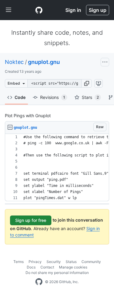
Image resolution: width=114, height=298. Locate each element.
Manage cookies (73, 267)
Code (20, 97)
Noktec (14, 62)
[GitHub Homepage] (39, 282)
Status (71, 261)
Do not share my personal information (57, 272)
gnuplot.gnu (44, 62)
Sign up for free (30, 220)
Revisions (52, 97)
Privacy (35, 261)
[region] (57, 167)
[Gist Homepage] (39, 10)
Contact (47, 267)
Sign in (73, 10)
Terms (18, 261)
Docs (31, 267)
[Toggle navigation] (8, 10)
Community (91, 261)
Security (54, 261)
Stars (90, 97)
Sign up (97, 10)
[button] (86, 83)
